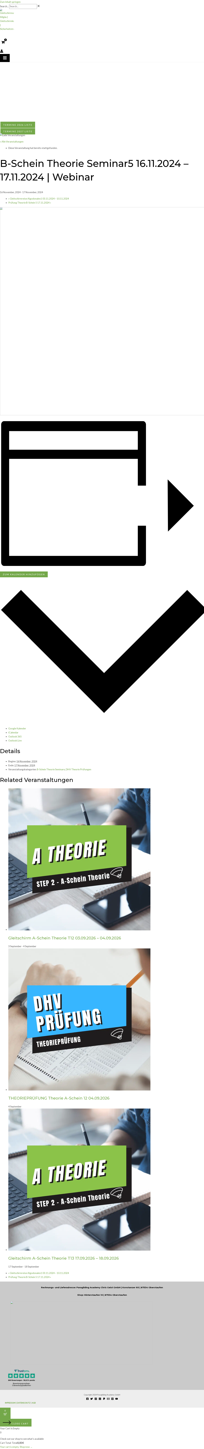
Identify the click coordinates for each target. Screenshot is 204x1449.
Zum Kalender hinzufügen (24, 574)
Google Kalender (17, 728)
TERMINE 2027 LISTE (17, 131)
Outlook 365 (15, 736)
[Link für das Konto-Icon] (1, 51)
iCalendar (13, 732)
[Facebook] (87, 1399)
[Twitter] (91, 1399)
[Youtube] (116, 1399)
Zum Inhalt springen (10, 1)
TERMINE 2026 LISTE (17, 124)
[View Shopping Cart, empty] (3, 42)
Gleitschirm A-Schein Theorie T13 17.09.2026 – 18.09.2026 (63, 1258)
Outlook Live (15, 740)
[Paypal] (104, 1399)
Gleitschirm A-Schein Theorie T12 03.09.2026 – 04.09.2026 (64, 938)
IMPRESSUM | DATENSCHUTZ (17, 1403)
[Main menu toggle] (5, 58)
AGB (34, 1403)
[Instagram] (96, 1399)
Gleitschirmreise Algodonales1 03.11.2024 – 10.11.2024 (38, 198)
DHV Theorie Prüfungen (78, 769)
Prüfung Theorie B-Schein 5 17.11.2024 (29, 202)
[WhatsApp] (100, 1399)
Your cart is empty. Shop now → (16, 1446)
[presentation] (79, 929)
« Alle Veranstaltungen (11, 141)
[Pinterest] (112, 1399)
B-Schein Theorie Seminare (51, 769)
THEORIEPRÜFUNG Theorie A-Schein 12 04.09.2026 (58, 1098)
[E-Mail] (108, 1399)
